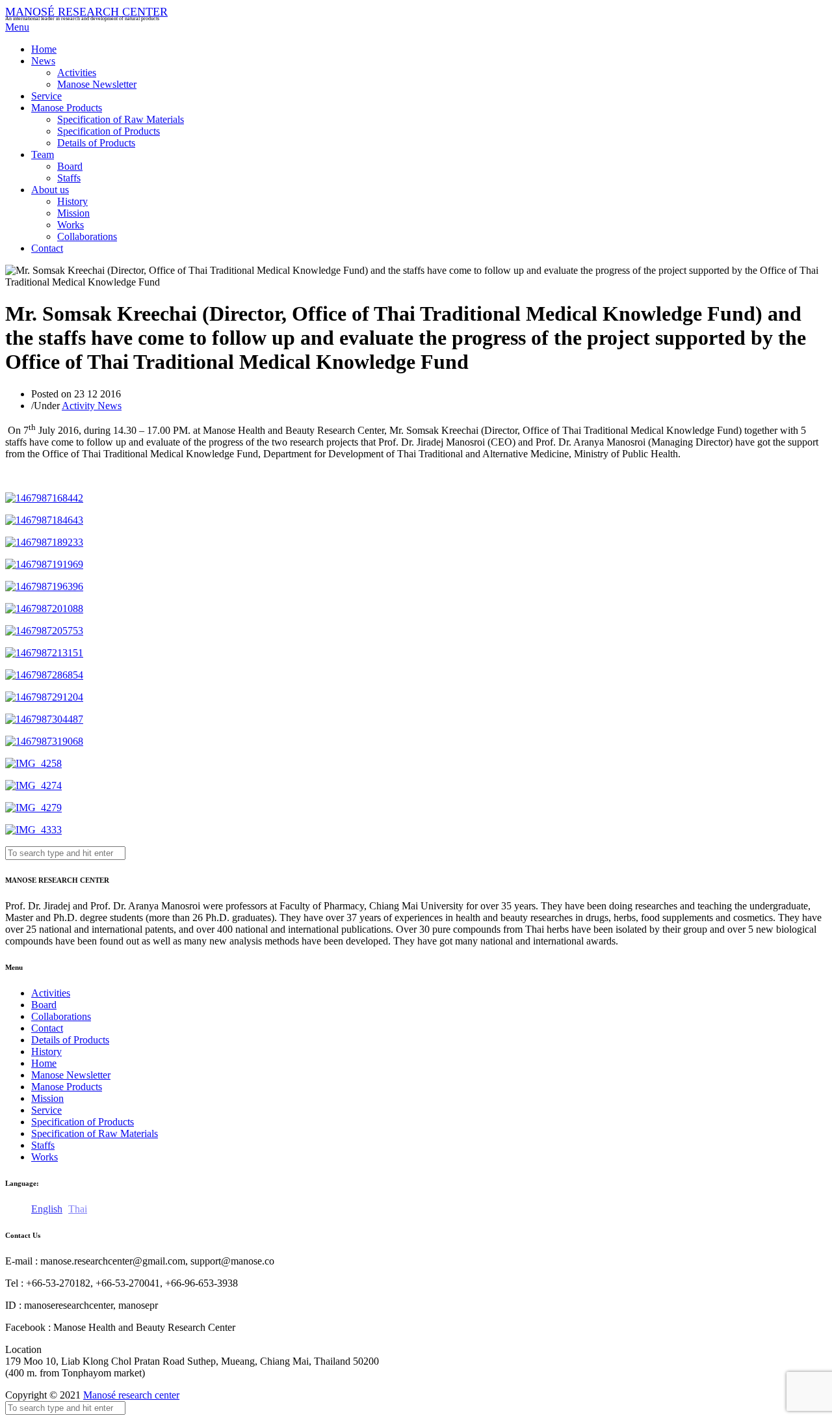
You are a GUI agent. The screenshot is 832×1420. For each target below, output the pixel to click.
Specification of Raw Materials (120, 119)
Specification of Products (108, 131)
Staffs (69, 177)
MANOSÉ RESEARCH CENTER (86, 11)
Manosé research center (131, 1394)
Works (70, 224)
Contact (47, 248)
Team (42, 154)
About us (50, 189)
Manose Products (66, 107)
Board (70, 166)
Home (44, 49)
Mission (73, 213)
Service (46, 95)
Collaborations (87, 236)
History (72, 201)
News (43, 60)
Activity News (92, 405)
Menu (17, 27)
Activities (76, 72)
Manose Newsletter (96, 84)
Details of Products (96, 142)
